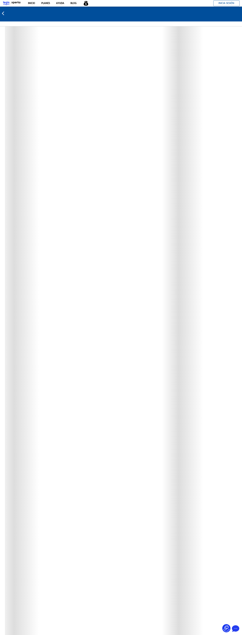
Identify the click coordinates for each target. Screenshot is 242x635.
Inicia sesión (226, 3)
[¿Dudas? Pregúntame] (226, 628)
